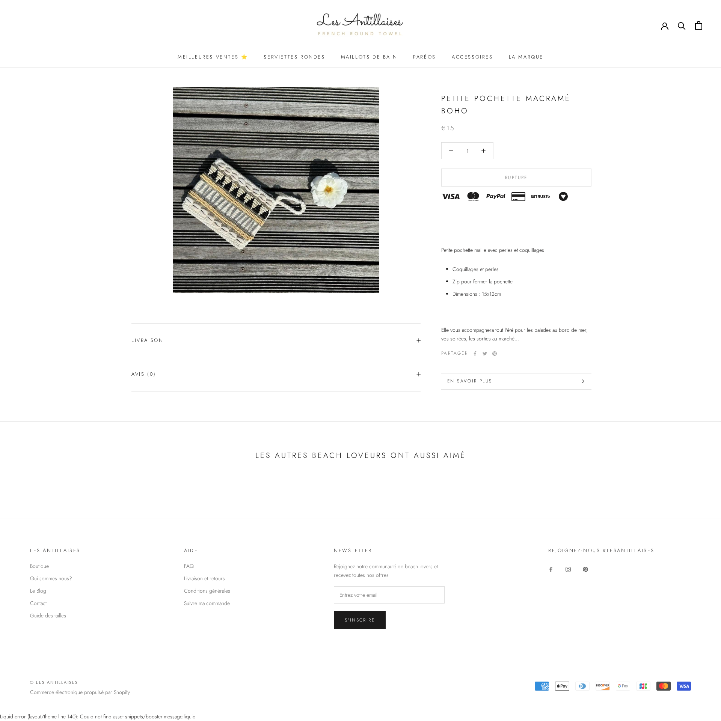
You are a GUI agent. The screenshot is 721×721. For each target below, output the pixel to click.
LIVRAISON (147, 340)
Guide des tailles (48, 615)
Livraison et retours (204, 578)
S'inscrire (360, 620)
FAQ (189, 566)
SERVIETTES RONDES (294, 56)
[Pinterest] (494, 353)
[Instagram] (568, 568)
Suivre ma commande (207, 603)
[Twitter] (485, 353)
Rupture (516, 177)
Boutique (39, 566)
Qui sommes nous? (51, 578)
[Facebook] (475, 353)
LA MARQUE (526, 56)
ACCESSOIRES (472, 56)
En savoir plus (469, 381)
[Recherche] (682, 25)
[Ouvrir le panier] (698, 25)
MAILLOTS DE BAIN (369, 56)
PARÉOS (424, 56)
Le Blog (38, 591)
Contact (38, 603)
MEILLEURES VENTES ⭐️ (213, 56)
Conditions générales (207, 591)
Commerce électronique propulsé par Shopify (80, 692)
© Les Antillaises (54, 682)
